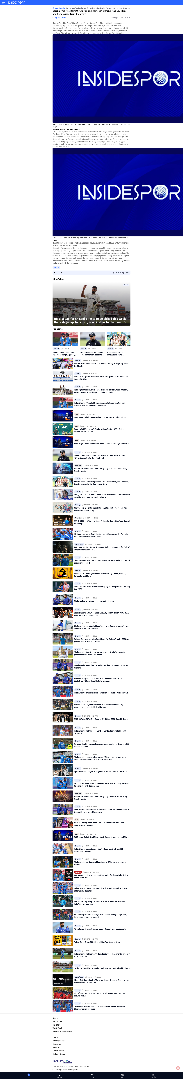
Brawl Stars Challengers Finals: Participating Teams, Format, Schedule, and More (100, 574)
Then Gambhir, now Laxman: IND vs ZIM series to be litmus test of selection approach (102, 561)
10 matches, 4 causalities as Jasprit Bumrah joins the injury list (100, 929)
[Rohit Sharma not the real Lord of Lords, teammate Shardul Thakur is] (63, 730)
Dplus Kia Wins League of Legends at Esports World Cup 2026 (100, 771)
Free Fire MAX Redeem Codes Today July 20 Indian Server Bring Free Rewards (100, 797)
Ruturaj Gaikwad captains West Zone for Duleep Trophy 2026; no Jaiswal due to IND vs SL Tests (101, 640)
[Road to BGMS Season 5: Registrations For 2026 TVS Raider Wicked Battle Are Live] (63, 429)
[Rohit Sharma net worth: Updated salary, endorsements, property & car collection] (63, 953)
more (119, 258)
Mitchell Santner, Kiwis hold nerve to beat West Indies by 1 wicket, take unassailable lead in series (99, 705)
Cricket (126, 285)
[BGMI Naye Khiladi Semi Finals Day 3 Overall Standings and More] (63, 442)
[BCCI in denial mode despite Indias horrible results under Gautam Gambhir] (63, 665)
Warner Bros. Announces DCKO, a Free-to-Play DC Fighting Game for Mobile (101, 364)
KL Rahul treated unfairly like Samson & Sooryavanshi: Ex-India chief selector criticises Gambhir (101, 535)
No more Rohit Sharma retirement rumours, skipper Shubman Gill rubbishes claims (101, 745)
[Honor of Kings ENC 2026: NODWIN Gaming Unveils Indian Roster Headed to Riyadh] (63, 376)
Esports (56, 267)
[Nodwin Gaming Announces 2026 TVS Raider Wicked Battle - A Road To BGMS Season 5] (63, 822)
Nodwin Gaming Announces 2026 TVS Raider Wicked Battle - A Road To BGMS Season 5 (100, 823)
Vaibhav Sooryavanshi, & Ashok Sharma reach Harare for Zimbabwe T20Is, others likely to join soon (98, 679)
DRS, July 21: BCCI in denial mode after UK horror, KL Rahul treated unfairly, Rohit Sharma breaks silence (102, 495)
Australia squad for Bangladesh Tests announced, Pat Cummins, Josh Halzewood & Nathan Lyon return (118, 353)
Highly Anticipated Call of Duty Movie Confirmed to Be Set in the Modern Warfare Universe (101, 981)
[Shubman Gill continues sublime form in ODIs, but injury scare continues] (63, 862)
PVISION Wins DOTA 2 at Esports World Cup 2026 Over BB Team (101, 719)
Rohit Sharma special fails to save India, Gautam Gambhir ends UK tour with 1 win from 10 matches (102, 810)
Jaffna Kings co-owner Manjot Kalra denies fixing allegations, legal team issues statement (100, 915)
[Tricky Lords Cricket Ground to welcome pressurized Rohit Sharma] (63, 966)
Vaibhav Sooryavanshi (62, 1031)
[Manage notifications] (178, 1068)
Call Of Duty (79, 544)
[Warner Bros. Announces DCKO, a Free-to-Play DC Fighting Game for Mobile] (63, 363)
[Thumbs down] (62, 272)
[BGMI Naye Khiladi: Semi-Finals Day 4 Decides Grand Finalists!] (63, 415)
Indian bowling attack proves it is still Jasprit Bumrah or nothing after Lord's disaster (101, 889)
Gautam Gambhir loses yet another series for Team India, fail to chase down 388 (101, 876)
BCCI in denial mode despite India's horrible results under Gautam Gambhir (101, 666)
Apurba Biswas (60, 18)
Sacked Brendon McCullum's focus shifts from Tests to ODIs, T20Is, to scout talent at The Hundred (91, 353)
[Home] (17, 2)
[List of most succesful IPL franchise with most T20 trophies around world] (63, 993)
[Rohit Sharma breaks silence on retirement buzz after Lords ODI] (63, 691)
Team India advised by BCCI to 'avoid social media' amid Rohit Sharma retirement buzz (99, 1007)
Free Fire (78, 465)
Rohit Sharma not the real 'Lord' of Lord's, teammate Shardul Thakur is (100, 732)
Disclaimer (57, 1044)
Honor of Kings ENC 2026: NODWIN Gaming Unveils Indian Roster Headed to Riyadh (101, 377)
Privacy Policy (58, 1040)
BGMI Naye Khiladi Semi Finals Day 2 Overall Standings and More (101, 837)
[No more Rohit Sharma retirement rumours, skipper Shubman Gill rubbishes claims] (63, 743)
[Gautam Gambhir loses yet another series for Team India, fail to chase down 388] (63, 875)
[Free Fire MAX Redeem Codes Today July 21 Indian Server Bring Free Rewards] (63, 468)
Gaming (77, 361)
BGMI (76, 414)
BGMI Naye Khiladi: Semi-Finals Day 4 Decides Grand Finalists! (100, 417)
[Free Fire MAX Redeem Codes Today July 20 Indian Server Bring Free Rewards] (63, 796)
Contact (56, 1037)
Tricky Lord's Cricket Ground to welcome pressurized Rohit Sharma (102, 968)
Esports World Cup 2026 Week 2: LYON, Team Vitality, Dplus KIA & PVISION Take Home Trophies (101, 613)
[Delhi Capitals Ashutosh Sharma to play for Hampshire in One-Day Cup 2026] (63, 586)
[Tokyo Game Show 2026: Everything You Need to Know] (63, 940)
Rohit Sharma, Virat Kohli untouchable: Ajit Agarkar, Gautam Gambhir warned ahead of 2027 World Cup (64, 353)
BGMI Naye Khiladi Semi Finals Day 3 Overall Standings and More (101, 443)
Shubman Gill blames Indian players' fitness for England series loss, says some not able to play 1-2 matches (100, 758)
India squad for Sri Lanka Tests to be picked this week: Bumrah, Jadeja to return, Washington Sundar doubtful (91, 320)
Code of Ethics (59, 1054)
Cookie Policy (58, 1050)
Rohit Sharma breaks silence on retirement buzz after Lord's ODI (101, 692)
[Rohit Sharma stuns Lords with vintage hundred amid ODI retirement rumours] (63, 848)
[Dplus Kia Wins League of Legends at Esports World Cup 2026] (63, 770)
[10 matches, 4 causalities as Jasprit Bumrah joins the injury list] (63, 927)
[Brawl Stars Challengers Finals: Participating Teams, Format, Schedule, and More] (63, 573)
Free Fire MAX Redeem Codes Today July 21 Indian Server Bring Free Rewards (100, 469)
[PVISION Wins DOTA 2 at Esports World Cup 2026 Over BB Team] (63, 717)
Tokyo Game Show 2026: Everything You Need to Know (97, 942)
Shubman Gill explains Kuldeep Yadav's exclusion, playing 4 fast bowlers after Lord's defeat (101, 627)
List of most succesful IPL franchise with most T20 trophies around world (99, 994)
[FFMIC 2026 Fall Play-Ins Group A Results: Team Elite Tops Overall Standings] (63, 520)
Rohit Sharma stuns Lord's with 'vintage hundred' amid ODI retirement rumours (99, 850)
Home (55, 1018)
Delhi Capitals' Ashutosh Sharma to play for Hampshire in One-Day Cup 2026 (102, 587)
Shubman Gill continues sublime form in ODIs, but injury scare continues (100, 863)
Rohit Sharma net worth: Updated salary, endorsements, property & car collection (102, 955)
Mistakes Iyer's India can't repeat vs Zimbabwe (94, 601)
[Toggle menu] (3, 2)
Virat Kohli (57, 1028)
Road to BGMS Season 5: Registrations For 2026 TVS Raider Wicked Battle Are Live (99, 430)
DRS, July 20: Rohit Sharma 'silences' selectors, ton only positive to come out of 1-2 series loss (101, 784)
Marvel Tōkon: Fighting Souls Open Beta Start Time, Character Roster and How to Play (100, 509)
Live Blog (78, 872)
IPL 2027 (56, 1025)
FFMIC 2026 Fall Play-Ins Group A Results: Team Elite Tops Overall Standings (102, 522)
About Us (56, 1047)
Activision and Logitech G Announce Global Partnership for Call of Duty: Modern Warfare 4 (102, 548)
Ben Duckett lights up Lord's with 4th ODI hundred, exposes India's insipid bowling (99, 902)
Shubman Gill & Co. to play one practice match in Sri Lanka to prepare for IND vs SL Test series (99, 653)
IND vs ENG (57, 1021)
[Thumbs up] (55, 272)
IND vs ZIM (60, 1077)
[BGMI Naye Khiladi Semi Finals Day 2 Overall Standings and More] (63, 835)
